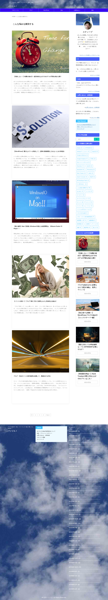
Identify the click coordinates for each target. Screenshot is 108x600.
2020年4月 (73, 541)
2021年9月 (73, 475)
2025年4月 (73, 436)
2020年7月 (73, 528)
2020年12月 (73, 510)
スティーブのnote (94, 91)
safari (91, 173)
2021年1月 (73, 506)
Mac (62, 10)
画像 (79, 227)
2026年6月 (73, 431)
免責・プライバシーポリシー (84, 126)
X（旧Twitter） (82, 184)
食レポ (95, 227)
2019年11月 (73, 545)
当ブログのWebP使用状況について (86, 124)
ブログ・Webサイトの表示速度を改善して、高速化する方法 (32, 376)
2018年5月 (73, 585)
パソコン (89, 205)
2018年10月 (73, 567)
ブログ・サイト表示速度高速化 (85, 216)
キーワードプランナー (83, 198)
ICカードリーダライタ (83, 162)
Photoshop (91, 169)
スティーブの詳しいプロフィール (89, 55)
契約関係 (80, 224)
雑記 (92, 10)
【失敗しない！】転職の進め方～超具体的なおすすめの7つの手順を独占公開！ (38, 76)
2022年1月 (73, 466)
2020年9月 (73, 523)
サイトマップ (80, 128)
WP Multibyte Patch (83, 180)
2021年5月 (73, 488)
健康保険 (92, 220)
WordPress (46, 10)
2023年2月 (73, 453)
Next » (48, 415)
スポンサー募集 (95, 117)
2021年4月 (73, 493)
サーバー (80, 202)
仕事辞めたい (77, 10)
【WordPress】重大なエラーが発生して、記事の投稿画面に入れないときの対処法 (39, 151)
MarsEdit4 (80, 169)
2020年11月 (73, 515)
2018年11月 (73, 563)
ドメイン (80, 205)
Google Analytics (82, 158)
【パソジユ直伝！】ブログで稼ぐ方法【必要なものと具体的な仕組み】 (35, 301)
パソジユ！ (13, 6)
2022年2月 (73, 462)
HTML (92, 158)
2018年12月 (73, 558)
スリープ (89, 202)
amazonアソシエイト (83, 151)
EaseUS (95, 151)
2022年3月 (73, 458)
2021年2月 (73, 501)
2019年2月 (73, 550)
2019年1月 (73, 554)
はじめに (80, 191)
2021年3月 (73, 497)
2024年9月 (73, 440)
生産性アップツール (92, 224)
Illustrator (80, 166)
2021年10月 (73, 471)
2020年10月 (73, 519)
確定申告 (87, 227)
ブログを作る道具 (82, 213)
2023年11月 (73, 444)
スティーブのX (95, 75)
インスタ (89, 191)
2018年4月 (73, 589)
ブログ (30, 10)
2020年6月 (73, 532)
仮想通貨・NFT (81, 220)
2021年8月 (73, 480)
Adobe (79, 148)
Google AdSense (82, 155)
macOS (89, 166)
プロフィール (15, 10)
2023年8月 (73, 449)
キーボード (80, 195)
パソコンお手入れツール (84, 209)
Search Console (82, 176)
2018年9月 (73, 571)
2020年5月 (73, 536)
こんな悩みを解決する (83, 187)
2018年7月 (73, 576)
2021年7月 (73, 484)
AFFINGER (88, 148)
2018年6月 (73, 580)
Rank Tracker (81, 173)
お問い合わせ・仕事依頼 (92, 107)
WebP (92, 176)
